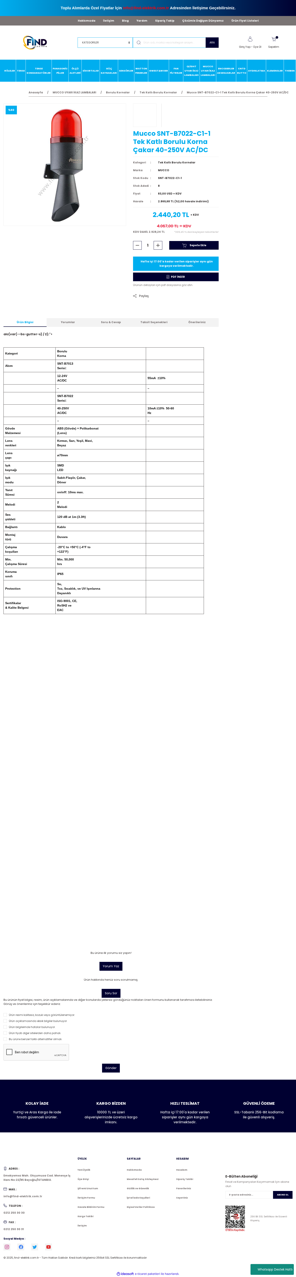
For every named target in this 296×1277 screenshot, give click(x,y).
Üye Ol (257, 47)
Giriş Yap (244, 47)
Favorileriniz (183, 1188)
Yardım (142, 20)
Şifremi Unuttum (88, 1188)
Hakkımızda (86, 20)
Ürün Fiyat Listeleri (245, 20)
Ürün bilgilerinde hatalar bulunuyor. (32, 1027)
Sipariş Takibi (184, 1179)
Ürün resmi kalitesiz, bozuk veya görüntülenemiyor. (42, 1015)
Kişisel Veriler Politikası (141, 1207)
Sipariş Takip (164, 20)
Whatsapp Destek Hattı (275, 1269)
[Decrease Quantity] (137, 245)
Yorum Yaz (111, 966)
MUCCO (163, 170)
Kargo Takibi (85, 1216)
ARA (212, 42)
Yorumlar (68, 322)
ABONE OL (282, 1194)
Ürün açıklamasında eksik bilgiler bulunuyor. (38, 1021)
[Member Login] (250, 39)
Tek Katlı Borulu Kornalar (176, 162)
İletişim (108, 20)
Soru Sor (111, 993)
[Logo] (37, 42)
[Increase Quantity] (158, 245)
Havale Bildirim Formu (91, 1207)
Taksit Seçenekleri (154, 322)
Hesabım (181, 1170)
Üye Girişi (83, 1179)
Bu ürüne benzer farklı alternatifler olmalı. (35, 1039)
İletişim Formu (86, 1197)
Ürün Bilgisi (25, 322)
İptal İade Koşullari (138, 1197)
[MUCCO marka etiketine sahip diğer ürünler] (144, 115)
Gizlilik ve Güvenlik (138, 1188)
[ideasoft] (125, 1274)
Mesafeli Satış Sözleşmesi (142, 1179)
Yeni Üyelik (84, 1170)
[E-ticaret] (147, 1274)
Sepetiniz (182, 1197)
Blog (125, 20)
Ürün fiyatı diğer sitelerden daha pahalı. (35, 1033)
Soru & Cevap (111, 322)
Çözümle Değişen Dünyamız (203, 20)
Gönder (111, 1068)
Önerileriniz (197, 322)
